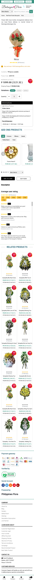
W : (12, 124)
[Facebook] (3, 485)
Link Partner (5, 521)
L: (5, 124)
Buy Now (23, 179)
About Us (4, 506)
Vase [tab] (13, 140)
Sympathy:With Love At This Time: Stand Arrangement (9, 311)
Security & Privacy (7, 541)
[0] (30, 577)
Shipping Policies (6, 538)
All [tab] (3, 136)
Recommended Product (8, 548)
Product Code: (7, 76)
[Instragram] (10, 485)
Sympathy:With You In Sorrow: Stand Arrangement (25, 278)
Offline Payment (6, 536)
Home (3, 15)
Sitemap (4, 516)
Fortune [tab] (9, 136)
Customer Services (8, 566)
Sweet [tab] (23, 136)
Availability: (10, 72)
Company (5, 502)
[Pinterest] (14, 485)
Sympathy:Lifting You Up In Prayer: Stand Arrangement (25, 409)
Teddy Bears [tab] (6, 140)
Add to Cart (8, 179)
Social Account (7, 481)
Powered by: (6, 490)
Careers (4, 511)
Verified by (6, 468)
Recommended (7, 1)
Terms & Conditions (7, 543)
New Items (28, 1)
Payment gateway (8, 453)
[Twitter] (6, 485)
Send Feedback (8, 558)
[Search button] (31, 11)
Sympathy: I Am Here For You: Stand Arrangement (9, 442)
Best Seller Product (19, 1)
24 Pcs (25, 90)
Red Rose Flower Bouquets (13, 15)
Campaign (5, 545)
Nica (22, 15)
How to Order (5, 533)
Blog (3, 509)
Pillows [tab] (16, 136)
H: (19, 124)
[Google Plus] (18, 485)
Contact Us (5, 554)
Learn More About (8, 525)
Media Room (5, 513)
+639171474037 (9, 560)
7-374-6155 (8, 562)
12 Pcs (19, 90)
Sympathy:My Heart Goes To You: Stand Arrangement (9, 278)
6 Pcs (12, 90)
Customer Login (6, 531)
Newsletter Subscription (8, 518)
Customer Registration (8, 529)
